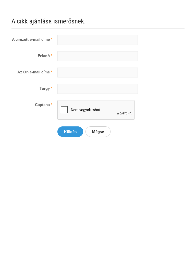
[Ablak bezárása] (89, 21)
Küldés (70, 131)
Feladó (45, 56)
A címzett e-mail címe (32, 39)
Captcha (43, 104)
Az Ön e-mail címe (34, 72)
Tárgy (46, 88)
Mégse (98, 131)
